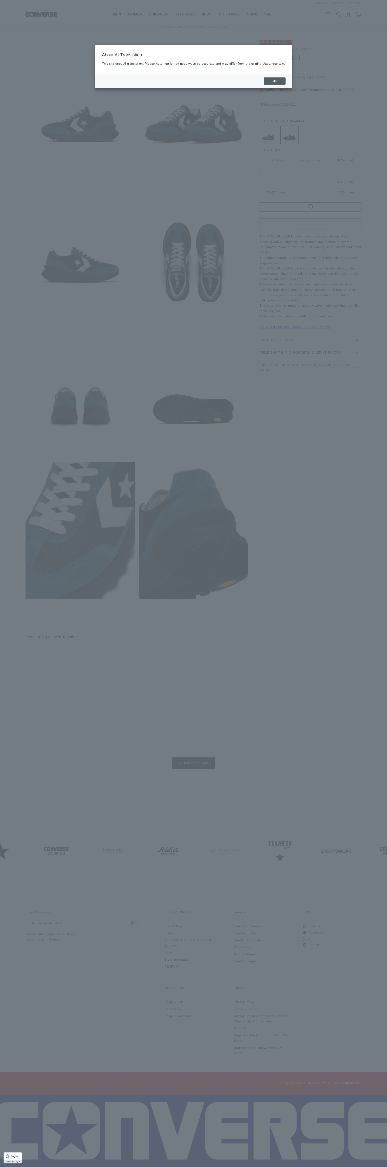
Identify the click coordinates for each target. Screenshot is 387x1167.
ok (275, 81)
